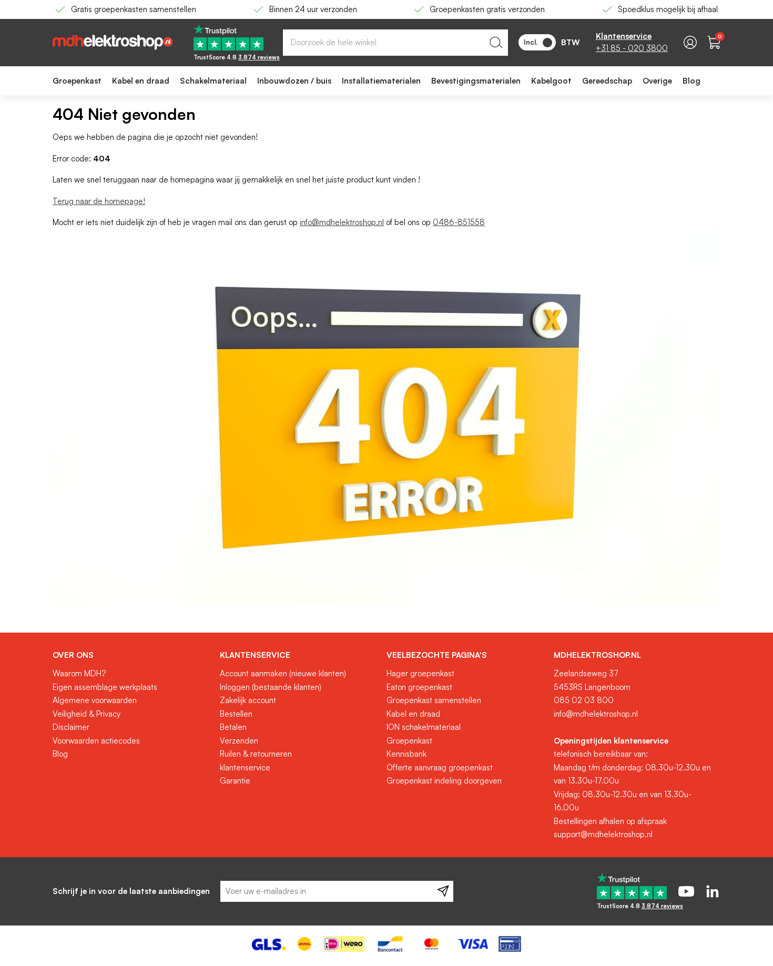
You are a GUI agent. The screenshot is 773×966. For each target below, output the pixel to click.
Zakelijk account (248, 700)
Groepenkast (409, 741)
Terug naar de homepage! (99, 201)
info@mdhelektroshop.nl (342, 222)
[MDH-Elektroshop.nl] (112, 42)
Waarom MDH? (79, 673)
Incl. (530, 42)
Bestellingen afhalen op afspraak (610, 821)
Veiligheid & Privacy (86, 714)
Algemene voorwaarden (95, 700)
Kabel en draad (413, 714)
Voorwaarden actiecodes (96, 741)
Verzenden (239, 741)
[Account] (690, 42)
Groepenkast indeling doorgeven (444, 781)
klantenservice (245, 767)
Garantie (235, 781)
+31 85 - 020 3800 (632, 48)
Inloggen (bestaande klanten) (270, 687)
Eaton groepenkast (419, 687)
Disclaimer (71, 727)
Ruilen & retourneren (256, 754)
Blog (60, 754)
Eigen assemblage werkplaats (105, 687)
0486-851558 (459, 222)
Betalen (233, 727)
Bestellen (236, 714)
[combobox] (395, 42)
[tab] (132, 655)
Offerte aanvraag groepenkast (440, 767)
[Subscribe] (443, 891)
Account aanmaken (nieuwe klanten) (283, 673)
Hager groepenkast (420, 673)
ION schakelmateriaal (424, 727)
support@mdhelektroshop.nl (603, 834)
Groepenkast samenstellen (434, 700)
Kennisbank (406, 754)
